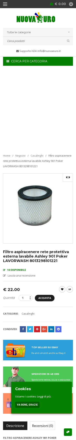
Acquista (44, 298)
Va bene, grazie (27, 404)
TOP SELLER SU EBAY (44, 347)
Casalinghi (37, 155)
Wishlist (62, 289)
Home (6, 155)
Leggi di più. (44, 396)
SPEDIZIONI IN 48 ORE (45, 374)
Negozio (20, 155)
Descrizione (15, 426)
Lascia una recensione (21, 275)
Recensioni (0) (42, 426)
